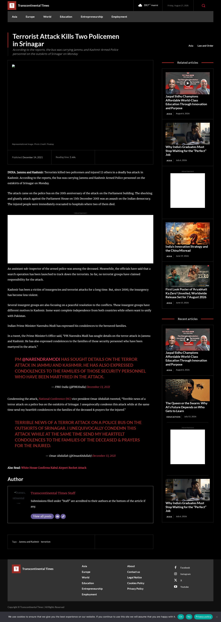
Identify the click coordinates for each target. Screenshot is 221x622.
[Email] (57, 516)
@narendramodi (41, 359)
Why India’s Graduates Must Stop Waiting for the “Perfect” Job (186, 150)
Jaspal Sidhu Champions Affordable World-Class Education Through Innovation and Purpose (186, 102)
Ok (180, 616)
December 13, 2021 (98, 387)
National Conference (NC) (55, 398)
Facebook (185, 567)
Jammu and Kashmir (29, 541)
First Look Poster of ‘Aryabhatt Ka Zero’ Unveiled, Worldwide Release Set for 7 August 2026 (186, 293)
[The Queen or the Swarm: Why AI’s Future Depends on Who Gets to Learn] (188, 390)
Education (173, 417)
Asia (191, 45)
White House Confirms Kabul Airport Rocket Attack (54, 467)
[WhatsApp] (126, 157)
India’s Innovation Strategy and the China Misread (187, 248)
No (189, 616)
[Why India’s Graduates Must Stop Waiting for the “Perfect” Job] (188, 134)
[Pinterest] (118, 157)
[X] (110, 157)
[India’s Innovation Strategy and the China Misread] (188, 233)
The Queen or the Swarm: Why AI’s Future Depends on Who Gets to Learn (187, 407)
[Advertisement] (80, 239)
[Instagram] (175, 574)
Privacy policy (203, 616)
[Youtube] (175, 587)
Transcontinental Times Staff (53, 493)
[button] (203, 5)
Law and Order (205, 45)
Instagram (185, 574)
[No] (216, 617)
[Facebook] (102, 157)
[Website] (63, 516)
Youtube (184, 586)
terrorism (45, 541)
